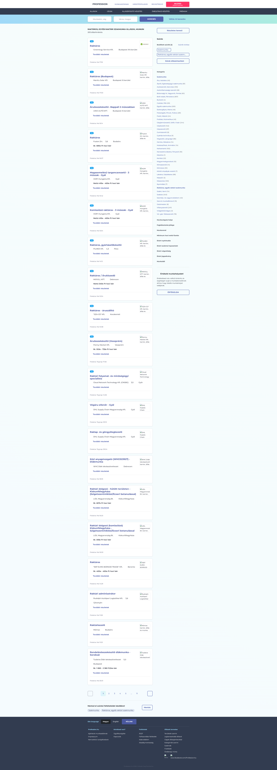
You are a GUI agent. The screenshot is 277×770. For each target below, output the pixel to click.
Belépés (178, 4)
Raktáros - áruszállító (102, 310)
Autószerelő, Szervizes (167, 87)
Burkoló (161, 100)
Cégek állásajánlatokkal (173, 740)
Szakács (162, 195)
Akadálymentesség (146, 743)
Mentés (147, 707)
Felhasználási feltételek (147, 737)
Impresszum (93, 737)
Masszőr (161, 178)
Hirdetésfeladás (140, 4)
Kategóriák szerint (171, 743)
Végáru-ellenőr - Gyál (102, 405)
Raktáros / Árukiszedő (102, 275)
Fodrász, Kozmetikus (166, 119)
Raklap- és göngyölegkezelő (106, 432)
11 (137, 693)
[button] (164, 50)
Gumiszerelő (163, 132)
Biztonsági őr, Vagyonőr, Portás (171, 93)
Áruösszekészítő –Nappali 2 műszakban (112, 107)
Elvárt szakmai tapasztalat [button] (167, 246)
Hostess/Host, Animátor (167, 145)
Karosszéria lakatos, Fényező (169, 152)
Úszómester (163, 204)
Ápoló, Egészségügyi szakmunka (171, 84)
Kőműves (162, 168)
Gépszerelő (163, 129)
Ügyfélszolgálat (119, 734)
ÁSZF (141, 734)
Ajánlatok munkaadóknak (97, 734)
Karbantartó (163, 149)
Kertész (161, 158)
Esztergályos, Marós (166, 110)
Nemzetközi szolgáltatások (98, 740)
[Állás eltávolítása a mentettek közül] (148, 62)
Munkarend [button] (161, 230)
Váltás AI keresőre (177, 19)
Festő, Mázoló (164, 116)
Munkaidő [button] (161, 261)
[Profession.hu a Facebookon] (183, 757)
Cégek (109, 11)
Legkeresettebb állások (173, 737)
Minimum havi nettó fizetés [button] (168, 235)
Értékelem (173, 292)
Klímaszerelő (163, 165)
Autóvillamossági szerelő (168, 90)
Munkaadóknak (122, 4)
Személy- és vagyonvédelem (170, 198)
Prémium (183, 11)
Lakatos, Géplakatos (166, 174)
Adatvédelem (144, 740)
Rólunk (129, 722)
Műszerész (163, 181)
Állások (93, 11)
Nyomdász (162, 184)
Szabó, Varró (163, 191)
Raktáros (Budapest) (101, 76)
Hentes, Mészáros (165, 142)
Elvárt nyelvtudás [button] (164, 241)
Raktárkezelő (97, 625)
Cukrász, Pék (163, 103)
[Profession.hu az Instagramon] (167, 757)
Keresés (151, 19)
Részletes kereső (174, 31)
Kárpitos (161, 155)
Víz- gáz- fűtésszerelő (167, 214)
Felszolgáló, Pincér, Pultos (169, 113)
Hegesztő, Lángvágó (166, 139)
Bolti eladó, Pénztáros (167, 97)
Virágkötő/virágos (165, 211)
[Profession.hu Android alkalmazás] (180, 721)
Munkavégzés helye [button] (165, 220)
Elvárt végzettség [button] (164, 251)
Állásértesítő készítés (132, 11)
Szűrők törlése (183, 45)
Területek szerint (170, 734)
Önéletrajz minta (170, 752)
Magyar (106, 722)
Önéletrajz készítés (161, 11)
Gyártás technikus (165, 136)
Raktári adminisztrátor (103, 593)
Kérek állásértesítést (174, 61)
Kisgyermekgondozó (166, 161)
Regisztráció (157, 4)
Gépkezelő (163, 126)
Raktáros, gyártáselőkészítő (106, 245)
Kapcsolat (117, 737)
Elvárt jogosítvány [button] (164, 256)
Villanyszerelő (164, 208)
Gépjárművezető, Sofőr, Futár (170, 123)
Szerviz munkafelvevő (167, 201)
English (116, 722)
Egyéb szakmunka (166, 106)
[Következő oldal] (150, 693)
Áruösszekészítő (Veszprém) (106, 341)
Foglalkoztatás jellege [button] (165, 225)
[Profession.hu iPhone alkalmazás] (165, 721)
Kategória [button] (161, 72)
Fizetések (168, 749)
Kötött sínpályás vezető (167, 171)
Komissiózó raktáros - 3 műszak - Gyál (111, 210)
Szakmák (167, 746)
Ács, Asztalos (163, 80)
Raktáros (95, 46)
